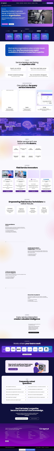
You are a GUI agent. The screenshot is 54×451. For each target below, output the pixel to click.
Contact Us (7, 434)
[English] (45, 3)
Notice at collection (22, 449)
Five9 (17, 435)
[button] (4, 349)
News (6, 438)
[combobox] (45, 3)
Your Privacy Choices (29, 449)
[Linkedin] (8, 441)
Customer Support (42, 435)
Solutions (5, 5)
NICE (17, 433)
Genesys (18, 434)
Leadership (6, 435)
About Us (6, 433)
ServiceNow (30, 434)
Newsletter (41, 438)
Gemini (29, 433)
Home (2, 5)
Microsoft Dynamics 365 (31, 435)
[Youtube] (6, 441)
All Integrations (30, 438)
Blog (40, 433)
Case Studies (41, 434)
